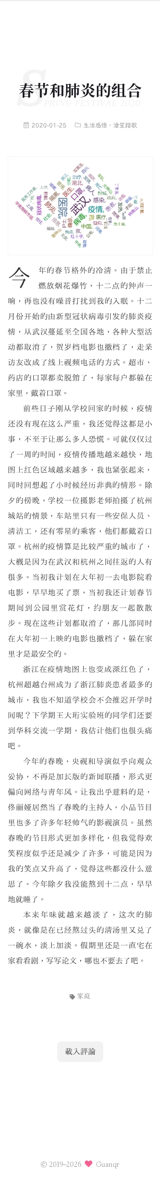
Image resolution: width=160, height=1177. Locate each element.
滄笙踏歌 (125, 125)
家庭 (83, 996)
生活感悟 (95, 125)
